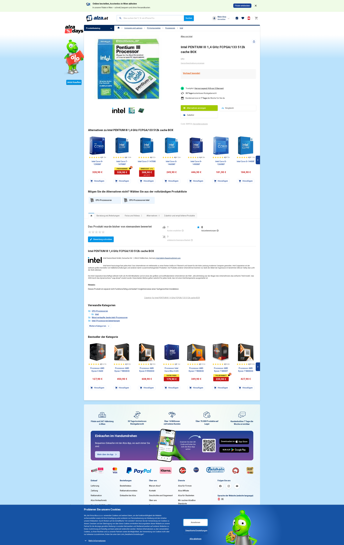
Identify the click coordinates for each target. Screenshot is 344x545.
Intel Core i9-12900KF (97, 162)
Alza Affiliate (183, 491)
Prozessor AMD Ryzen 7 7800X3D (196, 369)
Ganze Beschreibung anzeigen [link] (192, 63)
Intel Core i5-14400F (246, 161)
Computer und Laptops (133, 28)
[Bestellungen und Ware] (237, 18)
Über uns (153, 500)
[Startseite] (119, 28)
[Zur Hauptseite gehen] (97, 18)
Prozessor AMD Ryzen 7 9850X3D (122, 369)
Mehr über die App (105, 454)
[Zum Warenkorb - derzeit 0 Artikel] (256, 18)
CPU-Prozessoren (100, 311)
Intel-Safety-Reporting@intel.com (168, 258)
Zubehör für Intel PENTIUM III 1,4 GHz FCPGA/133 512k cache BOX (172, 298)
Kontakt (152, 491)
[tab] (91, 215)
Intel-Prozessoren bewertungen (106, 321)
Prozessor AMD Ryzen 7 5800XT (221, 369)
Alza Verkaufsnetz (99, 500)
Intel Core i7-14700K (147, 161)
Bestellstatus (125, 486)
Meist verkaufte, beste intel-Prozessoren (110, 317)
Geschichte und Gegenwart (161, 495)
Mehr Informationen (97, 541)
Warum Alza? (155, 486)
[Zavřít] (256, 5)
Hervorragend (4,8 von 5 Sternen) (209, 88)
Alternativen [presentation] (153, 216)
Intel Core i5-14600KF (171, 162)
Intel (181, 28)
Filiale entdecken (242, 6)
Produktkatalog (93, 28)
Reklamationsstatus (128, 491)
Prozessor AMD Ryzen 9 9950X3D (146, 369)
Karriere (152, 505)
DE (222, 499)
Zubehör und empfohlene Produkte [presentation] (179, 216)
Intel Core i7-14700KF (122, 162)
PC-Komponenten (154, 28)
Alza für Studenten (186, 495)
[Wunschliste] (242, 18)
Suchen (189, 18)
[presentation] (91, 215)
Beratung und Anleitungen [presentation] (108, 216)
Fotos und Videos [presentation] (133, 216)
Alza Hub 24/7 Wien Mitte (101, 505)
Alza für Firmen (185, 486)
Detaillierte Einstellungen (196, 531)
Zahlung (94, 491)
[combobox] (150, 18)
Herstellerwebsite (200, 124)
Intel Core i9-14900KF (196, 162)
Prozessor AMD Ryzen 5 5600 (97, 369)
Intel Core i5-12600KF (221, 162)
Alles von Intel (186, 36)
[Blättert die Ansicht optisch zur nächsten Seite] (258, 160)
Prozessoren (170, 28)
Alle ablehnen (195, 539)
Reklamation (96, 495)
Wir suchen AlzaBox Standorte (187, 502)
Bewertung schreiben (102, 239)
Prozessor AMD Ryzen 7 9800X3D (245, 369)
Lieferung (95, 486)
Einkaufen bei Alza (128, 495)
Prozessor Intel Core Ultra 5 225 (171, 369)
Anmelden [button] (221, 19)
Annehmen (195, 522)
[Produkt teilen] (254, 41)
